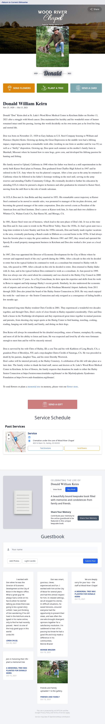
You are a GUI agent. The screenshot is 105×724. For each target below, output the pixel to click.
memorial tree (34, 386)
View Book (57, 489)
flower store (72, 386)
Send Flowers (82, 448)
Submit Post (90, 561)
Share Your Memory (88, 518)
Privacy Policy (45, 713)
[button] (15, 439)
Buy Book (71, 489)
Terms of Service (59, 713)
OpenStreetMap (55, 717)
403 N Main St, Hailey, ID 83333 (46, 443)
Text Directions (45, 448)
